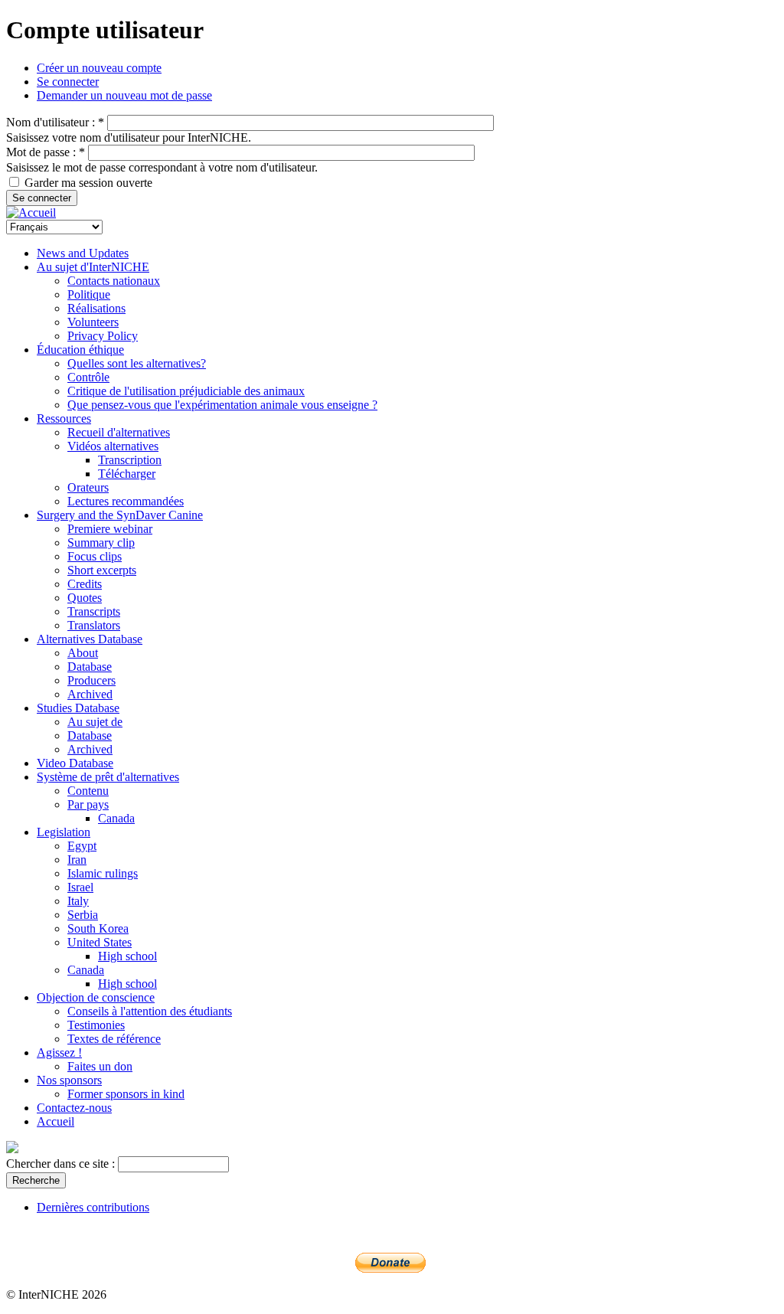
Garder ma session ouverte (86, 182)
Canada (116, 818)
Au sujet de (94, 721)
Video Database (75, 763)
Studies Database (78, 707)
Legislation (63, 831)
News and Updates (83, 253)
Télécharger (126, 473)
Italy (78, 900)
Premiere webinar (109, 528)
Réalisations (96, 308)
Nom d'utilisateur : (55, 122)
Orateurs (88, 487)
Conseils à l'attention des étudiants (149, 1011)
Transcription (130, 459)
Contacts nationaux (113, 280)
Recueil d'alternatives (118, 432)
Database (89, 666)
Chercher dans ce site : (62, 1163)
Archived (90, 694)
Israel (80, 887)
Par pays (88, 804)
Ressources (64, 418)
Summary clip (101, 542)
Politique (88, 294)
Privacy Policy (102, 335)
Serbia (82, 914)
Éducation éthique (80, 349)
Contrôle (88, 377)
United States (99, 942)
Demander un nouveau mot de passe (124, 95)
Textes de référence (114, 1038)
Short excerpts (101, 570)
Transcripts (93, 611)
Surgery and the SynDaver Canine (120, 514)
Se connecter (68, 81)
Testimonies (96, 1024)
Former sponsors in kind (126, 1093)
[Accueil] (31, 212)
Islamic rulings (102, 873)
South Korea (98, 928)
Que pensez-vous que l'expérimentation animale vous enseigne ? (222, 404)
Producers (91, 680)
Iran (77, 859)
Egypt (81, 845)
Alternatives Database (89, 639)
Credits (84, 583)
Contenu (88, 790)
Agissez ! (59, 1052)
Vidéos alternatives (112, 446)
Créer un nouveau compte (99, 67)
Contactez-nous (74, 1107)
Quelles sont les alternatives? (136, 363)
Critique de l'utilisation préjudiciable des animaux (186, 390)
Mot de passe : (45, 152)
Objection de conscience (96, 997)
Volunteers (93, 321)
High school (127, 956)
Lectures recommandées (125, 501)
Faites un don (99, 1066)
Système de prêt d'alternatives (108, 776)
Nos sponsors (69, 1080)
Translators (93, 625)
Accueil (55, 1121)
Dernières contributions (93, 1207)
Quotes (84, 597)
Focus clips (94, 556)
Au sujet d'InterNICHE (93, 266)
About (82, 652)
